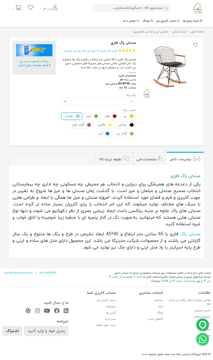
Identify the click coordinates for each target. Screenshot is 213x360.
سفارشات (110, 307)
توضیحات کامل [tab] (180, 159)
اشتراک (12, 331)
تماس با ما (129, 21)
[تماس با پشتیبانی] (202, 339)
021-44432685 (47, 273)
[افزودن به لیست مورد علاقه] (195, 46)
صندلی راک (190, 234)
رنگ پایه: (131, 95)
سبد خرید (110, 319)
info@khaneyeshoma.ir (18, 273)
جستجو (159, 300)
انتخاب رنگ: (129, 110)
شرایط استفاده (202, 317)
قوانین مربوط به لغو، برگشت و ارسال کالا (190, 302)
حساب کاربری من (166, 21)
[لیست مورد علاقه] (31, 8)
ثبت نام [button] (47, 9)
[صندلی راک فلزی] (170, 70)
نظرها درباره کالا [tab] (110, 159)
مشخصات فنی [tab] (146, 159)
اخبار (160, 307)
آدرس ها (111, 313)
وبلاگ (145, 21)
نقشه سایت (204, 336)
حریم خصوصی (202, 310)
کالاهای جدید (155, 319)
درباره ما (206, 323)
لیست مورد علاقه (106, 325)
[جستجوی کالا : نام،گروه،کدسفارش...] (166, 8)
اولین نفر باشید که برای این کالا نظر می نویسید (91, 51)
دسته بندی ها (191, 21)
